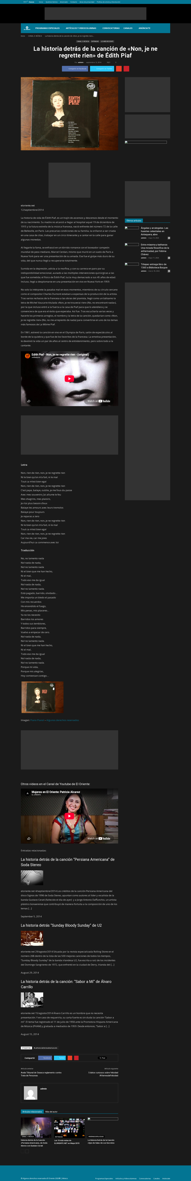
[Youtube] (168, 2)
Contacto (73, 2)
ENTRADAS (95, 41)
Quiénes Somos (51, 2)
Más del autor (51, 1112)
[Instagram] (159, 2)
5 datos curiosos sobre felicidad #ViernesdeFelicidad (103, 1074)
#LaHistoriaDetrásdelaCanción (45, 1048)
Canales (127, 28)
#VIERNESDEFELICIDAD (96, 1137)
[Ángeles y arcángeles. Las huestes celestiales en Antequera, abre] (132, 233)
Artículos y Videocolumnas (81, 28)
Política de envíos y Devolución (108, 2)
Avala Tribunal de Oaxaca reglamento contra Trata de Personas (41, 1074)
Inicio (41, 2)
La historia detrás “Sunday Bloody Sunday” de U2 (61, 925)
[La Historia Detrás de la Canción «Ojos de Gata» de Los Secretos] (103, 1127)
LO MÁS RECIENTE (107, 41)
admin (80, 62)
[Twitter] (163, 2)
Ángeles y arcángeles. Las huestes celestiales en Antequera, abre (154, 231)
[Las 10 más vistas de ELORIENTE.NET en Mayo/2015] (69, 1127)
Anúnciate (64, 2)
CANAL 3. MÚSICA (83, 41)
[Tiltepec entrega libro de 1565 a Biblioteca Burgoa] (132, 270)
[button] (166, 28)
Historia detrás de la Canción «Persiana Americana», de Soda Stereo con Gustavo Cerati (34, 1143)
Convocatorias (111, 28)
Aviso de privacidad (87, 2)
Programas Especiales (47, 28)
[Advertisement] (95, 13)
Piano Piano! (37, 720)
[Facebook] (154, 2)
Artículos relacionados (32, 1112)
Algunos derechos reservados (62, 720)
